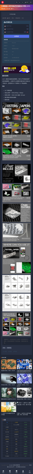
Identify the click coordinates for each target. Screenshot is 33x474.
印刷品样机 (3, 8)
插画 (25, 444)
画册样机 (16, 451)
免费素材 (16, 434)
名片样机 (25, 436)
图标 (16, 439)
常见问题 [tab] (13, 14)
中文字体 (7, 432)
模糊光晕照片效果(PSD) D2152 (8, 399)
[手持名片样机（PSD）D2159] (8, 378)
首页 (9, 18)
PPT (7, 424)
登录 (27, 2)
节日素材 (7, 456)
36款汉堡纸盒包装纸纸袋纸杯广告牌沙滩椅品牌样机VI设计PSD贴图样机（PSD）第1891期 (24, 372)
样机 (13, 18)
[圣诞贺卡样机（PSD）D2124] (8, 364)
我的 (23, 472)
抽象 (16, 444)
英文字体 (16, 456)
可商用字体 (16, 436)
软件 (25, 456)
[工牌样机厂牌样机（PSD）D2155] (24, 378)
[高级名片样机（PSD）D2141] (24, 393)
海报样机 (9, 347)
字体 (16, 441)
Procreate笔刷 (16, 424)
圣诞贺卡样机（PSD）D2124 (8, 370)
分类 (10, 472)
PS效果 (25, 424)
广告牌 (25, 441)
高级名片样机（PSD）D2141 (24, 399)
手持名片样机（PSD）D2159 (8, 384)
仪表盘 (7, 434)
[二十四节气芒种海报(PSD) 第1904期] (8, 407)
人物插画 (25, 432)
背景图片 (25, 453)
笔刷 (7, 453)
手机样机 (7, 444)
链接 (16, 351)
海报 (10, 351)
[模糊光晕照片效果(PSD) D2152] (8, 393)
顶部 (30, 472)
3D (7, 422)
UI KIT (25, 427)
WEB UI (16, 429)
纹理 (16, 453)
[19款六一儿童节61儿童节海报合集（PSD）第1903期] (24, 404)
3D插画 (16, 422)
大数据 (7, 441)
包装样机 (7, 436)
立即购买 (16, 36)
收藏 (5, 351)
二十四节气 (16, 432)
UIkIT (7, 429)
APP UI (25, 422)
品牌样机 (7, 439)
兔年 (25, 434)
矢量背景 (25, 451)
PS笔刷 (7, 427)
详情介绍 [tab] (6, 14)
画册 (7, 451)
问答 (16, 472)
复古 (25, 439)
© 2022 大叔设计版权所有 (14, 465)
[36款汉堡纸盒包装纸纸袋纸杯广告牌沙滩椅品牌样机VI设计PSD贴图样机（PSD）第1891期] (24, 364)
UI (16, 427)
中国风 (25, 429)
